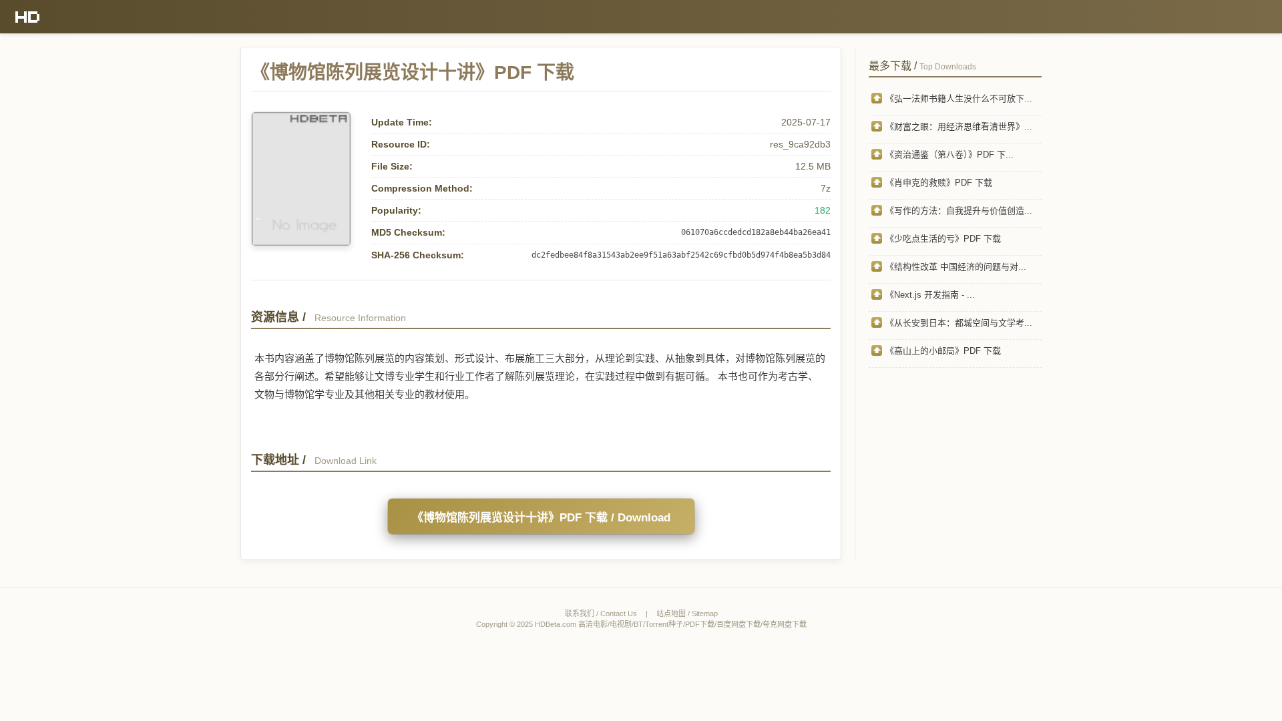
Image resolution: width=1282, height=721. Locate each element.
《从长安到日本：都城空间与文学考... (958, 323)
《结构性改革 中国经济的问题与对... (955, 267)
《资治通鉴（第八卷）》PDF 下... (949, 155)
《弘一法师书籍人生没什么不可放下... (958, 98)
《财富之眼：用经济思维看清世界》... (958, 127)
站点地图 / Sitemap (687, 614)
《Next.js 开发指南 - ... (930, 295)
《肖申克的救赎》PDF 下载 (938, 183)
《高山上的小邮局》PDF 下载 (943, 351)
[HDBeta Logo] (27, 16)
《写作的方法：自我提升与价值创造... (958, 211)
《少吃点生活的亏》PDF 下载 (943, 239)
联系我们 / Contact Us (601, 614)
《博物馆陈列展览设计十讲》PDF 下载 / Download (541, 517)
